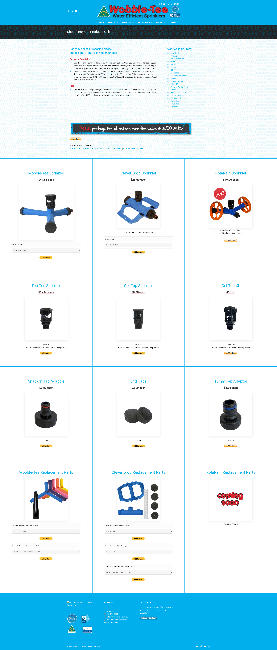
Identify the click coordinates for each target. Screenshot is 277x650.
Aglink (173, 64)
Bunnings (175, 67)
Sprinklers (75, 149)
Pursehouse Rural (178, 92)
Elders (173, 78)
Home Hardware (178, 81)
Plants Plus (175, 90)
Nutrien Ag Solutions (179, 87)
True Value (175, 104)
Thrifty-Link (176, 98)
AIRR (173, 61)
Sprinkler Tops (91, 149)
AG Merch (175, 53)
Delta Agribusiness (179, 75)
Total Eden (175, 101)
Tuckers (174, 106)
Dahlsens (175, 73)
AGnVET (174, 56)
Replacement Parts (133, 149)
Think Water (176, 95)
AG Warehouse (177, 59)
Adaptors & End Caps (111, 149)
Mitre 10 (174, 84)
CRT (173, 70)
